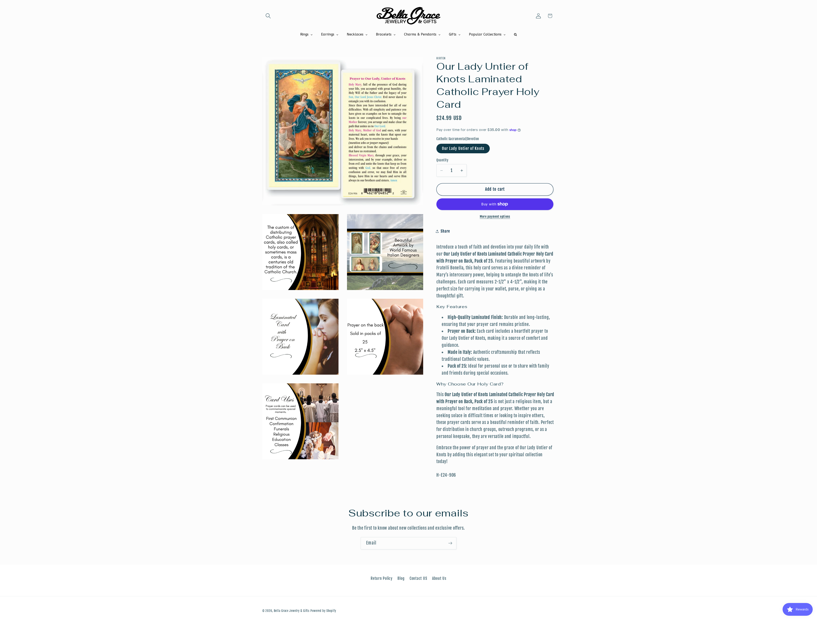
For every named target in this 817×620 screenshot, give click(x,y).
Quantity (442, 160)
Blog (400, 578)
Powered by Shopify (323, 611)
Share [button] (445, 231)
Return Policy (382, 578)
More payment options (495, 217)
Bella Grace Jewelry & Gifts (292, 611)
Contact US (418, 578)
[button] (268, 16)
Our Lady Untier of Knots (463, 148)
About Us (439, 578)
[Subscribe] (450, 543)
